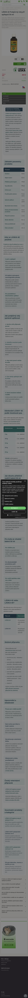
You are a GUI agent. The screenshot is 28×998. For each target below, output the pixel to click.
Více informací (13, 492)
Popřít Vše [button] (14, 511)
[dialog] (14, 499)
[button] (14, 515)
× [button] (24, 481)
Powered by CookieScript (20, 517)
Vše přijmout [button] (14, 508)
